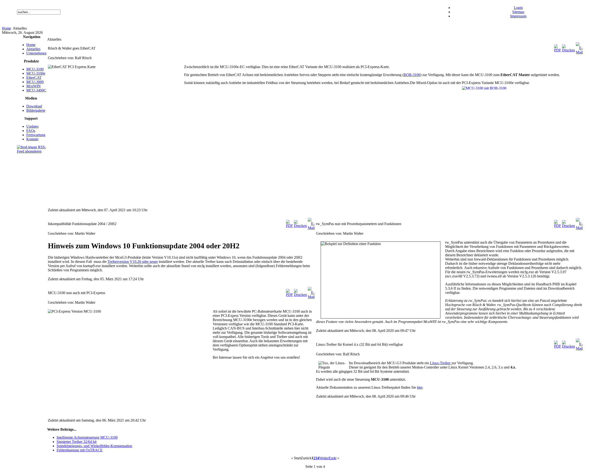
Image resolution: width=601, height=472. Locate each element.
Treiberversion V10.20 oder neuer (133, 262)
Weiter (324, 458)
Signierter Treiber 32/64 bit (76, 442)
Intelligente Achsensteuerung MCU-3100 (87, 437)
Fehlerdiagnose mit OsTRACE (80, 450)
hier (419, 387)
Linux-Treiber (440, 363)
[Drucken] (568, 50)
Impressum (518, 16)
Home (6, 28)
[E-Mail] (579, 52)
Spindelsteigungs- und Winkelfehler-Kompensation (94, 446)
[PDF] (557, 50)
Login (518, 8)
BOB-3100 (412, 75)
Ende (332, 458)
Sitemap (518, 12)
